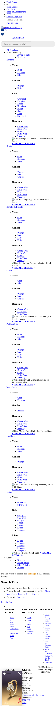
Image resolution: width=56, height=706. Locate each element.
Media (12, 636)
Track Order (12, 2)
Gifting (20, 131)
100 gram (21, 550)
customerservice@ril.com (33, 695)
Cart (6, 29)
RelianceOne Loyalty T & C (49, 658)
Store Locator (12, 7)
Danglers (21, 101)
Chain (9, 270)
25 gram (20, 545)
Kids (19, 88)
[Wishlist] (2, 34)
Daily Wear (22, 129)
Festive (20, 192)
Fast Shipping (12, 23)
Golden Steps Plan (14, 16)
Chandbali (21, 99)
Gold (19, 70)
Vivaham (21, 57)
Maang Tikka (23, 562)
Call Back (11, 9)
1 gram (20, 523)
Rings (9, 146)
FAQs (29, 618)
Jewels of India (23, 55)
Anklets (20, 567)
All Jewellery (12, 50)
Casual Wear (22, 126)
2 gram (20, 525)
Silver (19, 75)
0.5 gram (21, 520)
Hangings (21, 106)
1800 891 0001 (26, 701)
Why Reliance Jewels (12, 624)
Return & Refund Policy (47, 618)
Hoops (20, 108)
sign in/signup (18, 37)
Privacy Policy (47, 629)
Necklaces (11, 436)
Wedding (21, 136)
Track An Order (29, 622)
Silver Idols (31, 594)
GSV (9, 14)
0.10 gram (21, 515)
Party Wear (22, 134)
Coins (9, 492)
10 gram (20, 530)
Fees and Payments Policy (48, 644)
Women (20, 86)
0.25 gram (21, 518)
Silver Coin (22, 505)
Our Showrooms (14, 632)
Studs (19, 113)
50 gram (20, 548)
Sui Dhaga (22, 116)
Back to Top (6, 602)
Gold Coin (22, 502)
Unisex (20, 177)
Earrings (10, 60)
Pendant (21, 594)
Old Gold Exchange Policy (48, 635)
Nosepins (21, 560)
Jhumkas (21, 111)
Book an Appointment (16, 12)
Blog (11, 638)
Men (19, 174)
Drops (20, 104)
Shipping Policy (48, 624)
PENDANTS (12, 324)
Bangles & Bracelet (15, 207)
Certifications (14, 629)
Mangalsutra (12, 387)
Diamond (21, 72)
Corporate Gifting (30, 632)
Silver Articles (23, 565)
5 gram (20, 528)
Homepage (21, 597)
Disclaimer (48, 662)
